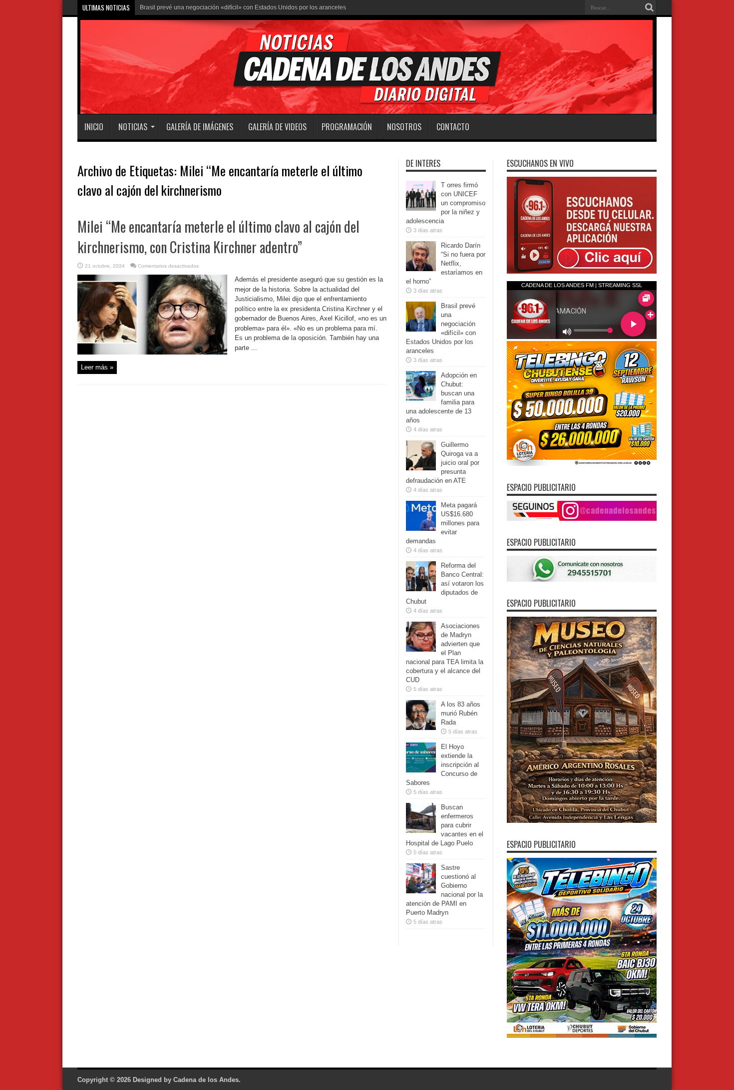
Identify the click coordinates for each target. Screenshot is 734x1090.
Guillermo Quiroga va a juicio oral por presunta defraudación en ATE (442, 462)
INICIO (93, 127)
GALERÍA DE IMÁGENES (199, 127)
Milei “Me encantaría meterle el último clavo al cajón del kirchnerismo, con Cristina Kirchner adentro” (218, 236)
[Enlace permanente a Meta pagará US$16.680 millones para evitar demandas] (421, 528)
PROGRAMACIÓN (347, 127)
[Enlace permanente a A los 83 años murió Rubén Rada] (421, 727)
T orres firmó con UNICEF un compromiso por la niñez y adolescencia (445, 203)
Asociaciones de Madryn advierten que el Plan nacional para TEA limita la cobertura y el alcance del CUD (444, 653)
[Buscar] (649, 7)
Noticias (132, 127)
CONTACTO (452, 127)
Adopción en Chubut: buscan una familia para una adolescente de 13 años (241, 7)
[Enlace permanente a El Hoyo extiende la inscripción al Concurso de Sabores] (421, 770)
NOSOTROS (404, 127)
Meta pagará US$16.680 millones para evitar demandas (442, 523)
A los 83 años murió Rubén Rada (460, 713)
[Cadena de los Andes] (218, 89)
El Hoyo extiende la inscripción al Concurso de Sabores (442, 764)
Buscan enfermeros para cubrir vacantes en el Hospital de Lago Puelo (444, 825)
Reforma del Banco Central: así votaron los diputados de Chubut (445, 583)
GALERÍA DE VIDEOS (277, 127)
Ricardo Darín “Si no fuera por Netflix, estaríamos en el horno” (445, 263)
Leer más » (97, 367)
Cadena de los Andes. (207, 1080)
